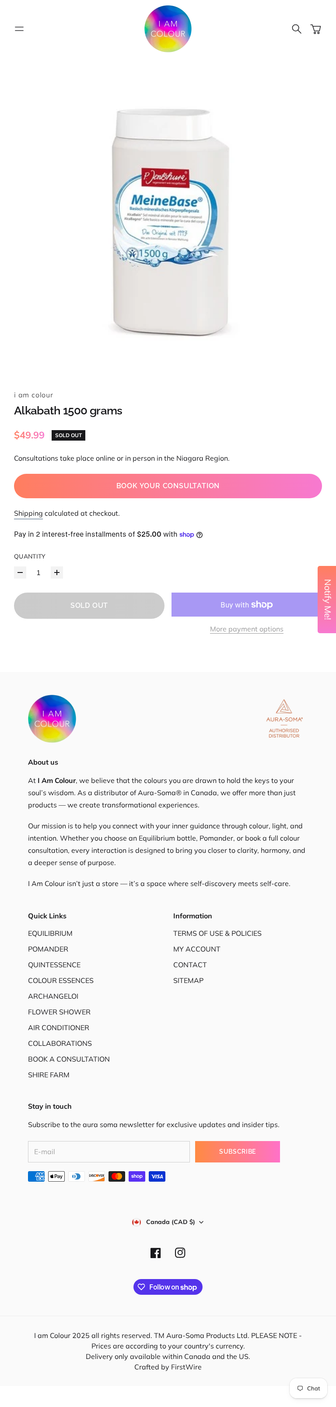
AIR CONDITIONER (58, 1027)
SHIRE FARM (49, 1074)
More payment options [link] (247, 628)
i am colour (33, 394)
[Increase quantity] (57, 572)
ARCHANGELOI (53, 996)
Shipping (28, 513)
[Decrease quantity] (20, 572)
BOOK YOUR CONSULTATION (168, 486)
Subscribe (237, 1151)
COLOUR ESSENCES (61, 980)
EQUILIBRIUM (50, 933)
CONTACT (190, 964)
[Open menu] (19, 29)
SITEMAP (188, 980)
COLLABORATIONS (60, 1043)
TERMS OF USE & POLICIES (217, 933)
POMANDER (48, 949)
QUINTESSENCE (54, 964)
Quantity (30, 556)
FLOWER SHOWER (59, 1011)
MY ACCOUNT (196, 949)
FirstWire (185, 1366)
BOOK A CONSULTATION (69, 1059)
